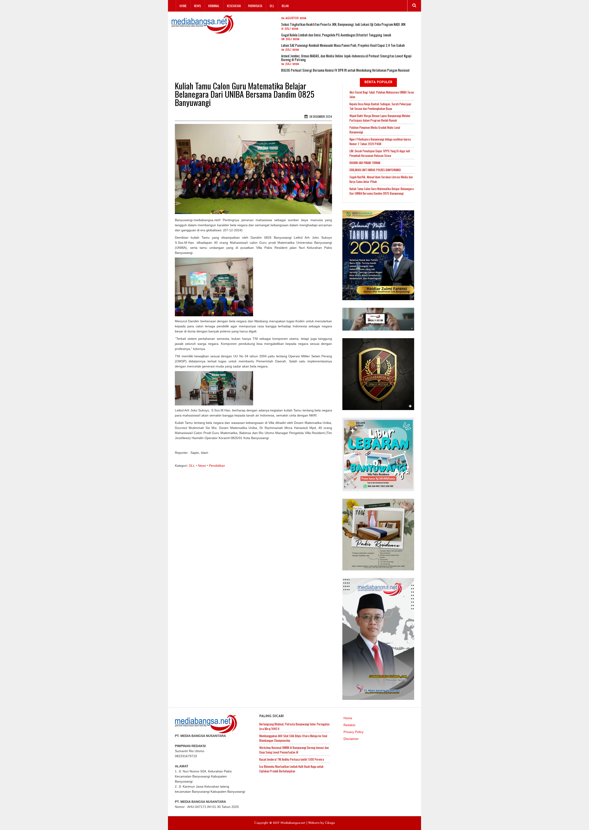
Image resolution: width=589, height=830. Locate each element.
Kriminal (213, 5)
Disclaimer (351, 739)
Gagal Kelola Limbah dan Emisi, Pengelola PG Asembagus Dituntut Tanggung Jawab (336, 34)
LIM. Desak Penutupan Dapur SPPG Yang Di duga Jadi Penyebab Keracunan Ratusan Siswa (379, 153)
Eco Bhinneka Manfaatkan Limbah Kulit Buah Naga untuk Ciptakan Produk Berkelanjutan (291, 768)
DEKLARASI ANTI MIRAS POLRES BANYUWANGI (375, 169)
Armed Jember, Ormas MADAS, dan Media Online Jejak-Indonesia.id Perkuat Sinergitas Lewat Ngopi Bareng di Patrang (346, 57)
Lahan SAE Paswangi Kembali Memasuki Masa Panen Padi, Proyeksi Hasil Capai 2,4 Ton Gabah (343, 45)
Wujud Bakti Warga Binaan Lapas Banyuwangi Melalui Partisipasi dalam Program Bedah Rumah (379, 118)
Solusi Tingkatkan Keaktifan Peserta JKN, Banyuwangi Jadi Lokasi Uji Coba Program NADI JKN (343, 24)
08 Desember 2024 (320, 116)
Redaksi (349, 725)
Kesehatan (234, 5)
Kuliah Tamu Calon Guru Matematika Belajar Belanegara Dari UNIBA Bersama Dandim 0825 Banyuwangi (381, 191)
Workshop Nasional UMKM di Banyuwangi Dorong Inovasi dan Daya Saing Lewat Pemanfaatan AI (294, 749)
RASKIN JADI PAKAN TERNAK (364, 162)
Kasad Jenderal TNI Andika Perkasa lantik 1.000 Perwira (291, 759)
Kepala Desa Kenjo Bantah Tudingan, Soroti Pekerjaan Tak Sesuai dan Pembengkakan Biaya (380, 106)
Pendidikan (217, 465)
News (197, 5)
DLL (272, 5)
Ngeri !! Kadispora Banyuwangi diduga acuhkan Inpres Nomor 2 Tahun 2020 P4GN (380, 141)
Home (183, 5)
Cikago (330, 823)
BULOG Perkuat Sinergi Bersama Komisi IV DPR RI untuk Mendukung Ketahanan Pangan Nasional (345, 70)
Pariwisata (255, 5)
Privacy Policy (354, 732)
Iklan (285, 5)
